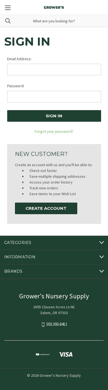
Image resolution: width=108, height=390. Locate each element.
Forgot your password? (54, 131)
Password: (15, 85)
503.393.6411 (56, 324)
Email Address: (19, 58)
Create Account (45, 208)
